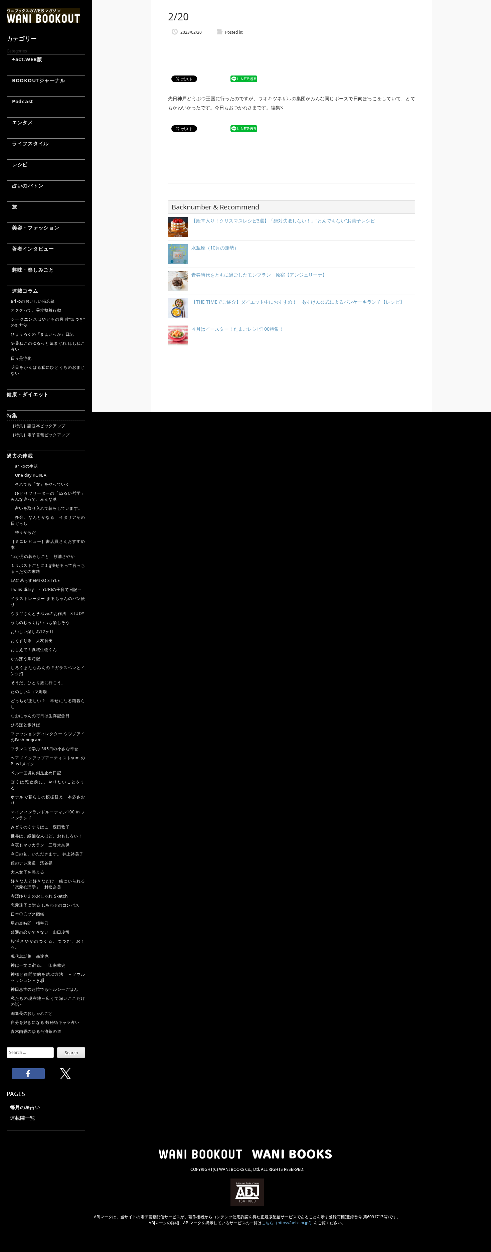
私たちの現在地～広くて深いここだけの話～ (48, 1001)
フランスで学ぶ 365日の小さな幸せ (44, 749)
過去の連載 (20, 455)
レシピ (17, 164)
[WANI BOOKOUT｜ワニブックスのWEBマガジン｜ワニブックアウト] (43, 20)
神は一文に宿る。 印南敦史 (40, 965)
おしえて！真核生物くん (34, 649)
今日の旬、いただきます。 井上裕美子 (48, 854)
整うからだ (23, 532)
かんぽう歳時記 (25, 658)
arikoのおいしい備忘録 (33, 301)
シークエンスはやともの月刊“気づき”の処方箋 (48, 322)
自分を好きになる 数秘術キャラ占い (45, 1022)
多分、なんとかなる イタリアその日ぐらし (48, 520)
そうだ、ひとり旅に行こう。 (38, 682)
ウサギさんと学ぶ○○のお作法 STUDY (48, 613)
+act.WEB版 (24, 59)
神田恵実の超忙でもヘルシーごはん (44, 989)
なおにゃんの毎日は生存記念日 (40, 716)
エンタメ (20, 122)
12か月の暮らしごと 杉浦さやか (43, 556)
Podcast (20, 101)
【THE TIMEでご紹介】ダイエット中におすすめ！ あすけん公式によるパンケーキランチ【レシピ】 (297, 302)
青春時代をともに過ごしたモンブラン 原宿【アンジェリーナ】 (259, 275)
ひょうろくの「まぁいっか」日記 (42, 334)
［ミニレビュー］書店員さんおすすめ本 (48, 544)
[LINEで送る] (243, 79)
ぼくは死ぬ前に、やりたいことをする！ (48, 785)
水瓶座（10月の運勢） (215, 248)
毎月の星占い (25, 1107)
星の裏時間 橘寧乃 (29, 923)
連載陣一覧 (22, 1117)
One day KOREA (28, 475)
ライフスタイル (28, 143)
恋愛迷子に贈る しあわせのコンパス (45, 905)
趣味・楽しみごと (30, 269)
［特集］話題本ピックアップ (38, 426)
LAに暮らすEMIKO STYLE (35, 580)
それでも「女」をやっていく (40, 484)
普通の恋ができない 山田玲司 (40, 932)
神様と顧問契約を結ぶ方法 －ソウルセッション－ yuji (48, 977)
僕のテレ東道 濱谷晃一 (34, 863)
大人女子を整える (27, 872)
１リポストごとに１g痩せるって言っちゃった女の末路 (48, 568)
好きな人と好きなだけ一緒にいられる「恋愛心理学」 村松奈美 (48, 884)
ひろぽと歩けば (25, 725)
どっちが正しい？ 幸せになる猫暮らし (48, 704)
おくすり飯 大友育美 (32, 640)
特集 (12, 415)
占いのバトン (25, 185)
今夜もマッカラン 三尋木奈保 (40, 845)
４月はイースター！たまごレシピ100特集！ (237, 329)
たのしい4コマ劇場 (29, 691)
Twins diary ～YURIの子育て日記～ (46, 589)
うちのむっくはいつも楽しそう (40, 622)
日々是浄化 (21, 358)
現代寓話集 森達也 (29, 956)
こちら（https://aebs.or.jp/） (288, 1223)
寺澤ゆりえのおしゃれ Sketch (39, 896)
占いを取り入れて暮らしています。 (46, 508)
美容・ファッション (33, 227)
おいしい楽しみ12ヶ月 (32, 631)
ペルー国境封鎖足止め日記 (36, 773)
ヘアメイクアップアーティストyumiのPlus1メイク (48, 761)
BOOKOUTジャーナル (36, 80)
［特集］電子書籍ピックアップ (40, 435)
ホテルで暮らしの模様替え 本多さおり (48, 800)
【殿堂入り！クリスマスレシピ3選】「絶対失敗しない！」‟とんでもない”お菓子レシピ (283, 220)
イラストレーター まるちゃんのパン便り (48, 601)
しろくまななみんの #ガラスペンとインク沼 (48, 670)
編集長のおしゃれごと (32, 1013)
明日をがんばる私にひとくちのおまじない (48, 370)
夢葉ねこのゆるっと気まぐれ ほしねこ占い (48, 346)
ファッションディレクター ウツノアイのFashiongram (48, 737)
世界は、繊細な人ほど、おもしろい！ (46, 836)
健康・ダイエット (28, 394)
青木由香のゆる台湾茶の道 (36, 1031)
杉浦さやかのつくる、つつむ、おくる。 (48, 944)
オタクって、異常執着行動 (36, 310)
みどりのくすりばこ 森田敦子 (40, 827)
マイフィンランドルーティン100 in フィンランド (48, 815)
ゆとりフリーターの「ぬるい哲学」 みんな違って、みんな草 (48, 496)
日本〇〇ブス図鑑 (27, 914)
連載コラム (22, 290)
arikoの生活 (24, 466)
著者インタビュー (30, 248)
